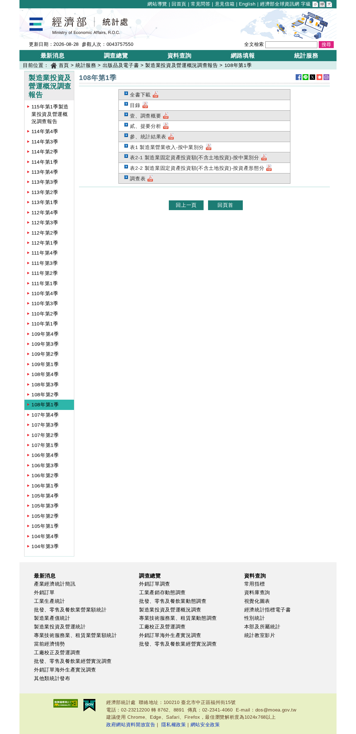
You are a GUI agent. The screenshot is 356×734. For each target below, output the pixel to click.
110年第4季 (44, 293)
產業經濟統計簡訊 (54, 584)
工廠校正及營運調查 (57, 652)
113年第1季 (44, 202)
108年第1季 (45, 404)
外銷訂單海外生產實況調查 (65, 670)
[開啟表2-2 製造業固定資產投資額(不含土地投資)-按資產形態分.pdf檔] (269, 168)
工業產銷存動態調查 (162, 592)
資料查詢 (255, 576)
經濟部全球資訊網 (279, 4)
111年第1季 (44, 283)
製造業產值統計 (52, 618)
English (247, 4)
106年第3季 (45, 465)
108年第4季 (45, 374)
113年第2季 (44, 192)
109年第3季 (45, 344)
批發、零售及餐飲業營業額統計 (70, 610)
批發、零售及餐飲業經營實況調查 (73, 661)
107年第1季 (45, 445)
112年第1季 (44, 243)
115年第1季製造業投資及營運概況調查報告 (50, 114)
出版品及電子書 (121, 65)
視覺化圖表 (257, 601)
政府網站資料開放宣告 (130, 724)
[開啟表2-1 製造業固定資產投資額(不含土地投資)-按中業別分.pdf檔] (264, 157)
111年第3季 (44, 263)
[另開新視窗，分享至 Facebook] (298, 77)
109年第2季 (45, 354)
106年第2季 (45, 475)
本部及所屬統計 (262, 627)
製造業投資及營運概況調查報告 (181, 65)
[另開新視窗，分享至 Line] (305, 77)
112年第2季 (44, 233)
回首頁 (179, 4)
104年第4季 (45, 536)
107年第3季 (45, 425)
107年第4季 (45, 415)
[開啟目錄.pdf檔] (145, 105)
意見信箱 (225, 4)
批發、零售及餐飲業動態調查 (173, 601)
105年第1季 (45, 526)
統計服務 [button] (306, 55)
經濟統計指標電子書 (267, 610)
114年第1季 (44, 162)
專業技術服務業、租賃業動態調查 (178, 618)
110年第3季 (44, 303)
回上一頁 (186, 205)
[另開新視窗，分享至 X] (312, 77)
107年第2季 (45, 435)
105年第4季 (45, 496)
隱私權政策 (173, 724)
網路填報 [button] (243, 55)
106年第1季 (45, 486)
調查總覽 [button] (116, 55)
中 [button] (322, 5)
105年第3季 (45, 506)
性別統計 (254, 618)
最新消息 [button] (53, 55)
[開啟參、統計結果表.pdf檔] (171, 137)
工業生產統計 (49, 601)
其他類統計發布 (52, 678)
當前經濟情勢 (49, 644)
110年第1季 (44, 324)
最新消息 (45, 576)
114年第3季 (44, 142)
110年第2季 (44, 314)
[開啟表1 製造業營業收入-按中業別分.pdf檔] (208, 147)
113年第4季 (44, 172)
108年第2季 (45, 394)
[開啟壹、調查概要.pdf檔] (165, 116)
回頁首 (225, 205)
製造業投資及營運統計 (60, 627)
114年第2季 (44, 152)
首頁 (64, 65)
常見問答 (201, 4)
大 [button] (329, 5)
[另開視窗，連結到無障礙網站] (65, 703)
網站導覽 (157, 4)
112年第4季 (44, 212)
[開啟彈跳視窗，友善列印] (326, 77)
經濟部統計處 (38, 12)
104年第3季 (45, 546)
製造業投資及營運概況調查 (170, 610)
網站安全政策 (205, 724)
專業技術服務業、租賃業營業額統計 (75, 635)
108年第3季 (45, 384)
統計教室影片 (259, 635)
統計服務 (85, 65)
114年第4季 (44, 131)
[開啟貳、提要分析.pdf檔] (165, 126)
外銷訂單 (44, 592)
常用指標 (254, 584)
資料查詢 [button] (179, 55)
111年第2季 (44, 273)
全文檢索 (254, 44)
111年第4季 (44, 253)
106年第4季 (45, 455)
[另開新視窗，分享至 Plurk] (319, 77)
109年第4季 (45, 334)
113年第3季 (44, 182)
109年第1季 (45, 364)
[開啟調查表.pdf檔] (150, 178)
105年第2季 (45, 516)
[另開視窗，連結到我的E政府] (89, 705)
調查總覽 (150, 576)
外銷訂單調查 (154, 584)
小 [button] (315, 5)
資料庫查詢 (257, 592)
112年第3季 (44, 222)
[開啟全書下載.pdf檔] (155, 95)
